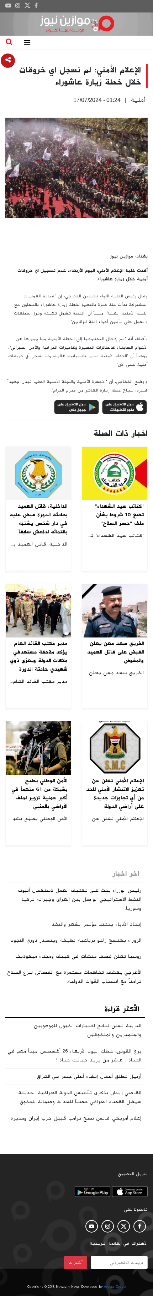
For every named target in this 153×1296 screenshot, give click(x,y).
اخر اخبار (125, 873)
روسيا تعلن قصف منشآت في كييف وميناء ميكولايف (78, 956)
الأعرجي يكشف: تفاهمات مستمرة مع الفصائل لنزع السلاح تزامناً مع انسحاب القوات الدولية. (74, 977)
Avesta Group (115, 1286)
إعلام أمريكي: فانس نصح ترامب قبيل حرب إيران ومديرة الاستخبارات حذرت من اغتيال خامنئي (76, 1123)
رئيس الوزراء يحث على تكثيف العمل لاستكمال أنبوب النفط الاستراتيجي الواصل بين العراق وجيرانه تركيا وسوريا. (79, 899)
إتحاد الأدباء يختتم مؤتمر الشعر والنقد (96, 924)
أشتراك (76, 1262)
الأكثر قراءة (122, 1009)
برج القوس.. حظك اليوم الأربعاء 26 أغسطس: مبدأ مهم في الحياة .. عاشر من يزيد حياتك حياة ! (74, 1055)
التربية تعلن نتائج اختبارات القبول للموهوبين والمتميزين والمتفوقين (87, 1030)
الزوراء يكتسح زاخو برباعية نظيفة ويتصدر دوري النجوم (75, 940)
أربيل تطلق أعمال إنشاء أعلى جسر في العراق (89, 1076)
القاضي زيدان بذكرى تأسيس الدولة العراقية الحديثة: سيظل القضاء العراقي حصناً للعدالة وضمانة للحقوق (79, 1097)
